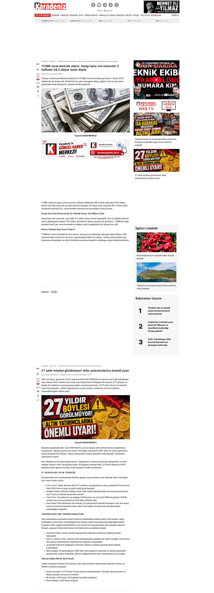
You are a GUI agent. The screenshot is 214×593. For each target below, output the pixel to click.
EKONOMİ (73, 15)
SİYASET (136, 15)
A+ (38, 64)
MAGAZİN (121, 15)
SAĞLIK (112, 15)
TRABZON (64, 15)
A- (38, 69)
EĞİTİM (129, 15)
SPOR (81, 15)
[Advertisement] (107, 41)
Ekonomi (53, 61)
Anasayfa (44, 61)
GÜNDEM (55, 15)
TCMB (54, 292)
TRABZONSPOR (90, 15)
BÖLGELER (145, 15)
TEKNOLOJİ (103, 15)
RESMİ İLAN (156, 15)
